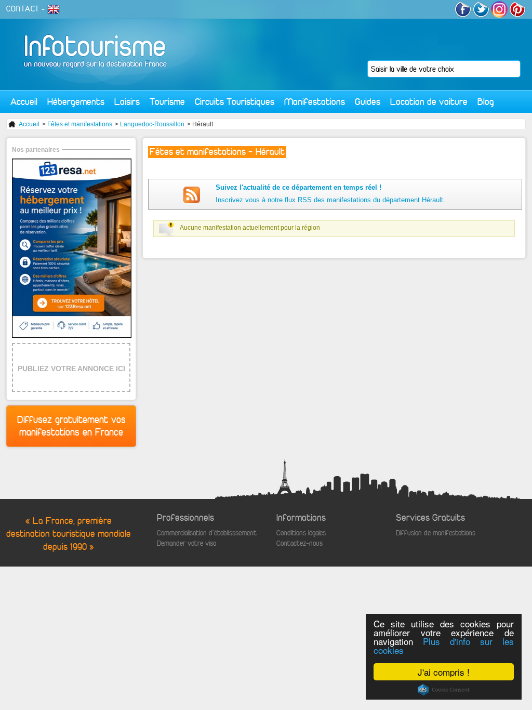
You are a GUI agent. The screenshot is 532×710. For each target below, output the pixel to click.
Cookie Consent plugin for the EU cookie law (444, 689)
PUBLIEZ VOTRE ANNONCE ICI (71, 368)
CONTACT (22, 9)
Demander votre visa (186, 543)
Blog (485, 101)
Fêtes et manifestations (79, 124)
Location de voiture (429, 101)
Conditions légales (301, 533)
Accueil (23, 101)
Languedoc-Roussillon (152, 124)
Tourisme (167, 101)
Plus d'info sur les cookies (444, 645)
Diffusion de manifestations (435, 533)
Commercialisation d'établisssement (207, 533)
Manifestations (314, 101)
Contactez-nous (299, 543)
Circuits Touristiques (234, 101)
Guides (367, 101)
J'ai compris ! (444, 671)
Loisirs (127, 101)
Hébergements (75, 101)
